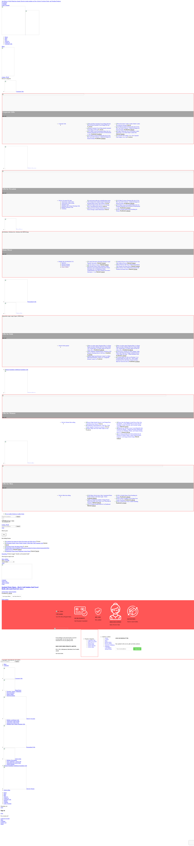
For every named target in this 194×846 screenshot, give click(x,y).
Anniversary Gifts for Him (68, 203)
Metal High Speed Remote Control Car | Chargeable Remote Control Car (98, 357)
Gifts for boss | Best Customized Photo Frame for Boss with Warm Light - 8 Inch (99, 496)
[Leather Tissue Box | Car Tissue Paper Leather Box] (125, 131)
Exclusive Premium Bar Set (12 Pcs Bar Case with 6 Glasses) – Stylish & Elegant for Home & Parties (99, 137)
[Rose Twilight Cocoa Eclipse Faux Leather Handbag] (118, 498)
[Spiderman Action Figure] (11, 551)
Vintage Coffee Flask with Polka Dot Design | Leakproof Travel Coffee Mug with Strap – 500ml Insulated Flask (128, 353)
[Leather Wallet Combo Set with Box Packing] (122, 123)
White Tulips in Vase (103, 428)
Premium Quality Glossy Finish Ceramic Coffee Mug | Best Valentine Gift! (25, 543)
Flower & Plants (10, 693)
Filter (4, 534)
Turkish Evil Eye (9, 549)
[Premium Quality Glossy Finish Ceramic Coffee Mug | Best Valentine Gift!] (6, 543)
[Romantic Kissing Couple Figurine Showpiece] (92, 261)
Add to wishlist (5, 582)
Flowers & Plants (66, 264)
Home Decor (91, 643)
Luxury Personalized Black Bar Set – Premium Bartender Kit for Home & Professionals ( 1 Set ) (99, 133)
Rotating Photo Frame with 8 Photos (96, 203)
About (106, 638)
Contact (107, 639)
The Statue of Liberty (95, 265)
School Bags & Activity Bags (14, 763)
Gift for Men (91, 647)
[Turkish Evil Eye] (27, 548)
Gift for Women (91, 645)
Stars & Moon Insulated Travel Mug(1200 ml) (98, 125)
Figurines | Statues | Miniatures (14, 691)
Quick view (4, 581)
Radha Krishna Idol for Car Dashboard (101, 504)
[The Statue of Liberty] (88, 265)
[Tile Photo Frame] (10, 546)
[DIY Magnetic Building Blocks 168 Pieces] (98, 351)
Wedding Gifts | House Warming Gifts (71, 206)
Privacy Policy (108, 643)
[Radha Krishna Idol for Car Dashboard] (89, 504)
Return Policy (108, 642)
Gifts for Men (65, 495)
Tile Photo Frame (19, 546)
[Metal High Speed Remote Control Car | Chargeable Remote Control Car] (97, 356)
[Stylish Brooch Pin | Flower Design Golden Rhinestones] (93, 208)
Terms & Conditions (110, 645)
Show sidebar (5, 559)
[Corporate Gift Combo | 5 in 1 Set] (125, 135)
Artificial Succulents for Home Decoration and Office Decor (21, 541)
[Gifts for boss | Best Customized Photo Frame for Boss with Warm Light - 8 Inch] (90, 495)
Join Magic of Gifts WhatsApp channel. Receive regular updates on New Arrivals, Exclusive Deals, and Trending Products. (31, 1)
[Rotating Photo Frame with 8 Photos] (99, 202)
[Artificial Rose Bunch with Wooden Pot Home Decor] (122, 264)
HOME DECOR (66, 261)
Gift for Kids (5, 591)
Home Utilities (65, 267)
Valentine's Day (65, 204)
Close (3, 584)
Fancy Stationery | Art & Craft (14, 761)
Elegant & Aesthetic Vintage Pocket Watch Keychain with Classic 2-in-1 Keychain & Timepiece (99, 501)
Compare (4, 580)
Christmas (64, 208)
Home (3, 554)
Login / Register (7, 803)
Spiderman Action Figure (24, 551)
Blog (106, 641)
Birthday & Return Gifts (67, 207)
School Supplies (12, 591)
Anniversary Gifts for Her (68, 202)
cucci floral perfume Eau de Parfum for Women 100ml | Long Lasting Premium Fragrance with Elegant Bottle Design (129, 435)
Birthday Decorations (12, 760)
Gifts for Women (68, 422)
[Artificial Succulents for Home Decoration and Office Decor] (6, 541)
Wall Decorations (66, 265)
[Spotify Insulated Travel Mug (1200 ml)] (95, 128)
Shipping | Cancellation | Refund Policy (108, 648)
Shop (6, 554)
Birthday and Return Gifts (13, 720)
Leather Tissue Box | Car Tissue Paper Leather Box (127, 132)
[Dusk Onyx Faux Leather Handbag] (118, 501)
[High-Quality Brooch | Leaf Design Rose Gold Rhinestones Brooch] (89, 205)
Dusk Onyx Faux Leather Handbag (129, 501)
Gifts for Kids (64, 345)
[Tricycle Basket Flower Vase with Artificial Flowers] (121, 261)
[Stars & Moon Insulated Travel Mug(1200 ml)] (98, 123)
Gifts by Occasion (65, 200)
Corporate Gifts (62, 123)
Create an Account (5, 818)
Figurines (64, 263)
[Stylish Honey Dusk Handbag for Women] (118, 209)
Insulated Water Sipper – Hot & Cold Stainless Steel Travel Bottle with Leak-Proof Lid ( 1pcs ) (20, 588)
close (3, 527)
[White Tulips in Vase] (92, 428)
